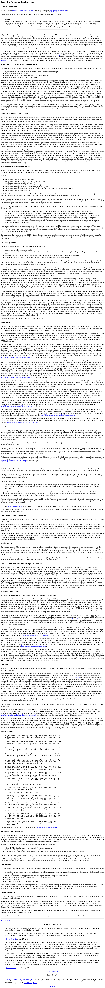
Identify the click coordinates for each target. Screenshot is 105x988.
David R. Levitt (11, 939)
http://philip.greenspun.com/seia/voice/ (33, 646)
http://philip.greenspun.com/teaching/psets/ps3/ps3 (23, 422)
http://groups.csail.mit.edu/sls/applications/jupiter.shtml (18, 715)
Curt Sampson (11, 968)
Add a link (52, 986)
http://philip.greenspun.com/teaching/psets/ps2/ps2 (17, 377)
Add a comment (52, 971)
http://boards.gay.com (15, 506)
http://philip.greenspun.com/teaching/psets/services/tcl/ (58, 415)
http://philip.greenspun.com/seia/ (47, 827)
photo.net (4, 60)
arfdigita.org (56, 55)
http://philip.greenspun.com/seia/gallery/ (14, 461)
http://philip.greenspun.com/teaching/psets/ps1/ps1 (17, 357)
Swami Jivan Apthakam (30, 983)
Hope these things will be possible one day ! (19, 979)
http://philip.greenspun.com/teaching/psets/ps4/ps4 (17, 406)
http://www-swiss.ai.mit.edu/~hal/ (23, 11)
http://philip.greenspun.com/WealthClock (35, 635)
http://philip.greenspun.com (58, 11)
